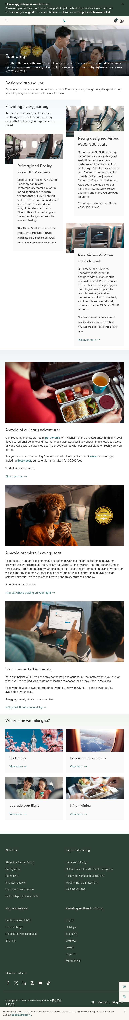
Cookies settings (75, 888)
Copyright (10, 1000)
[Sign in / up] (122, 21)
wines (93, 456)
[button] (17, 766)
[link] (95, 238)
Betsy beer (24, 460)
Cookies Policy (19, 1014)
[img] (122, 4)
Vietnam (103, 1002)
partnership (52, 437)
